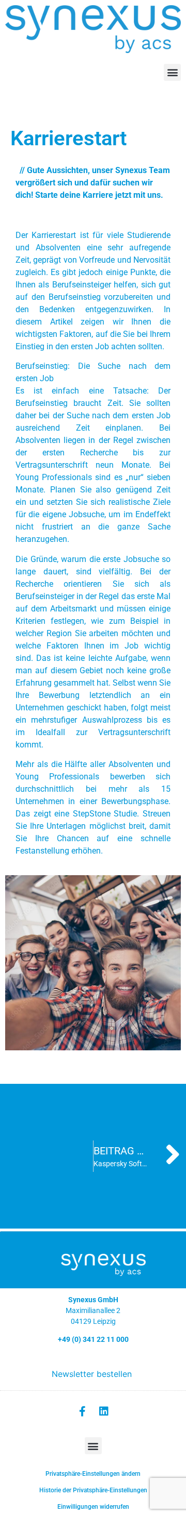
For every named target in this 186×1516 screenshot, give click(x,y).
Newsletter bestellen (92, 1374)
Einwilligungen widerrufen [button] (93, 1506)
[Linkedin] (104, 1411)
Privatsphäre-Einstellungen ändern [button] (93, 1473)
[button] (172, 72)
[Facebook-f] (82, 1411)
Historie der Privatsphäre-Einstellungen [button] (93, 1490)
